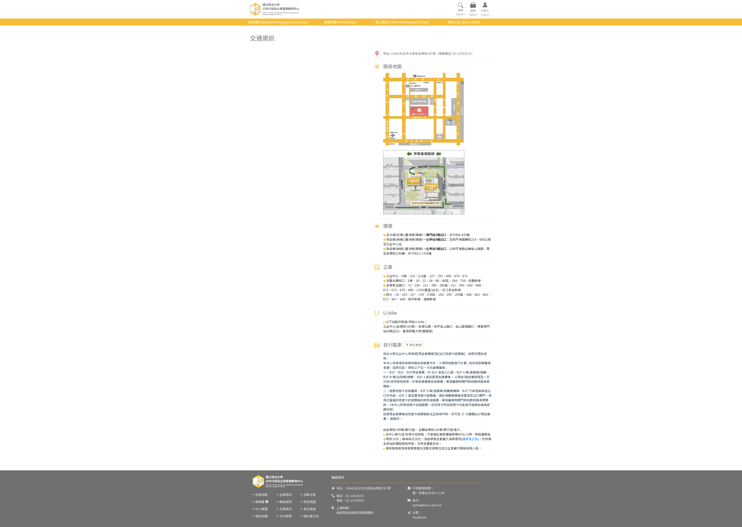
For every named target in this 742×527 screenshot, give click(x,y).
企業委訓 (285, 494)
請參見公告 (470, 439)
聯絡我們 (285, 501)
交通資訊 (285, 509)
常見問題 (309, 501)
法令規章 (285, 516)
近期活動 (261, 494)
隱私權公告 (311, 516)
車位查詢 (415, 344)
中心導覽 (261, 509)
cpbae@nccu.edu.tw (427, 505)
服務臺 (260, 501)
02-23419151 (355, 495)
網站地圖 (261, 516)
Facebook (419, 517)
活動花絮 (309, 494)
